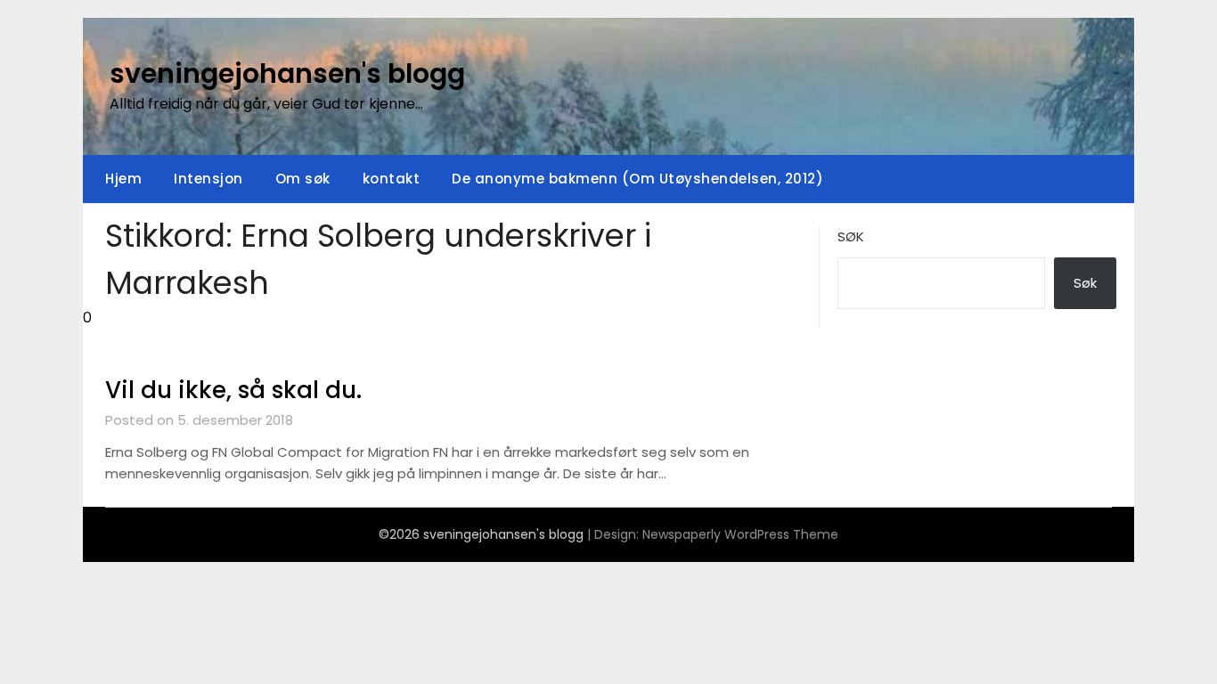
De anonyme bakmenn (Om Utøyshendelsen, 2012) (637, 178)
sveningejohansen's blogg (287, 73)
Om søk (303, 178)
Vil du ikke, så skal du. (233, 390)
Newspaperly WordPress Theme (740, 534)
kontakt (392, 178)
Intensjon (208, 178)
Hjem (123, 178)
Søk (850, 236)
